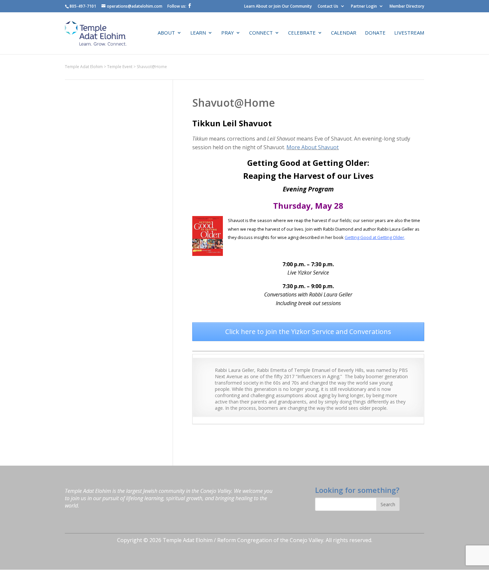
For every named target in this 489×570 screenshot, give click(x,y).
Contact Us (328, 6)
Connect (261, 33)
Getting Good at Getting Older (374, 237)
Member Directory (407, 6)
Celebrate (302, 33)
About (166, 33)
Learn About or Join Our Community (278, 6)
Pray (227, 33)
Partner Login (364, 6)
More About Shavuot (312, 147)
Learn (198, 33)
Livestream (409, 33)
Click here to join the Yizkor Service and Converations (308, 331)
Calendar (343, 33)
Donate (375, 33)
